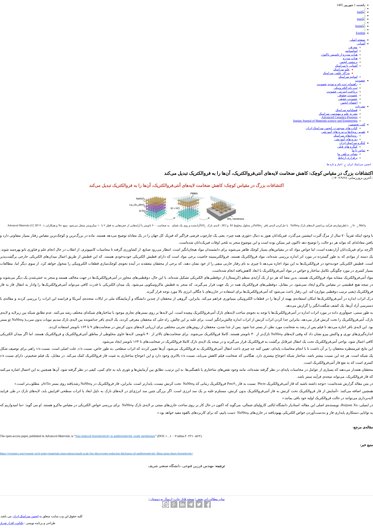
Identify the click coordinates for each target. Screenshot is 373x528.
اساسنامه (351, 51)
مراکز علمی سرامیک (336, 73)
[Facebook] (207, 504)
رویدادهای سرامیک (345, 135)
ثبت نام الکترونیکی (345, 88)
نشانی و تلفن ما (347, 154)
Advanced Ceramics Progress (339, 117)
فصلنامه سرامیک (346, 110)
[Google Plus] (174, 504)
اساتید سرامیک (348, 76)
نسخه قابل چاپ (183, 499)
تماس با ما (358, 150)
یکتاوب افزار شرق (12, 523)
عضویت (360, 80)
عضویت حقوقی (347, 95)
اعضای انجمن (348, 102)
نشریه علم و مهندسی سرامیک (338, 113)
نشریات (360, 106)
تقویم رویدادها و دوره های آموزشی (343, 132)
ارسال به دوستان (160, 499)
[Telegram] (190, 504)
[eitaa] (165, 504)
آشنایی (361, 43)
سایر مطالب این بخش (210, 499)
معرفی (352, 47)
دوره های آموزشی (345, 139)
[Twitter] (199, 504)
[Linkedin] (182, 504)
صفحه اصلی (357, 39)
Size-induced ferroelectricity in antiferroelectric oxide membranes (115, 436)
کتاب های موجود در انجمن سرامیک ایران (331, 128)
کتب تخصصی (356, 124)
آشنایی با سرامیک (346, 65)
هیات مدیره (350, 58)
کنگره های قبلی (347, 146)
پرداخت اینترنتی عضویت (342, 91)
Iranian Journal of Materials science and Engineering (325, 120)
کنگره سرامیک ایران (352, 143)
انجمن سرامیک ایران (25, 516)
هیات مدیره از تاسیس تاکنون (339, 54)
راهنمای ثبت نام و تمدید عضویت (337, 84)
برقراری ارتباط (347, 157)
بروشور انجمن (348, 62)
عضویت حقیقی (347, 99)
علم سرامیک (341, 69)
